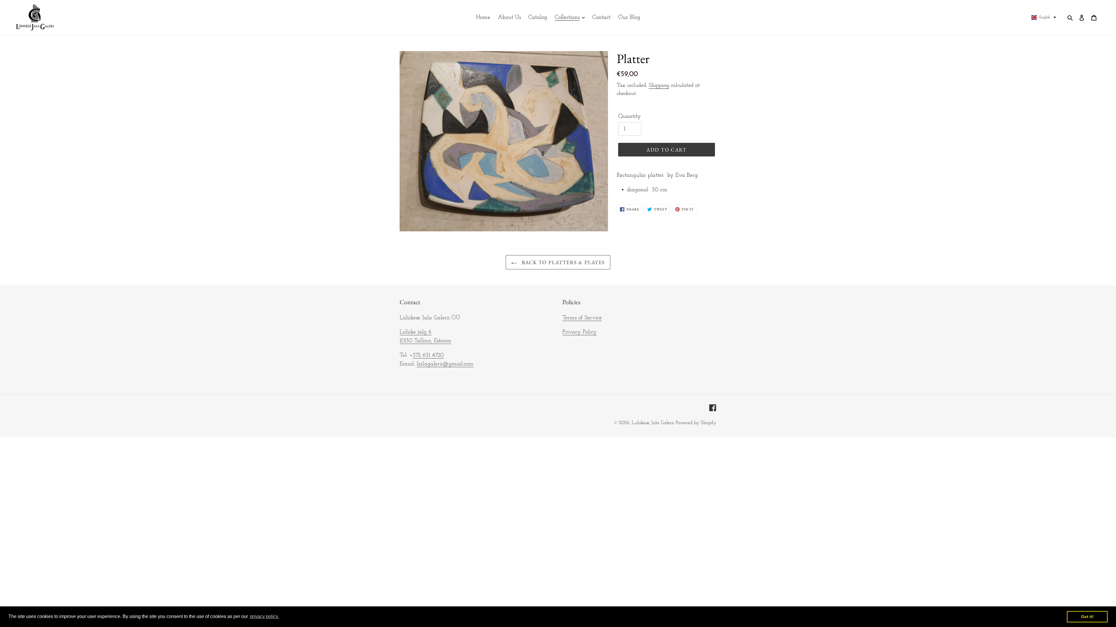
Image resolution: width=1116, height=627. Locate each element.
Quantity (629, 116)
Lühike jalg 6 (416, 332)
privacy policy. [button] (264, 616)
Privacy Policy (579, 332)
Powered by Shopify (696, 422)
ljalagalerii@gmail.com (445, 364)
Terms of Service (582, 318)
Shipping (659, 85)
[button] (1044, 17)
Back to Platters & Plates (562, 262)
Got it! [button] (1087, 616)
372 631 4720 (428, 355)
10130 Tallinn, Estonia (425, 341)
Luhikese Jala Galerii (653, 422)
